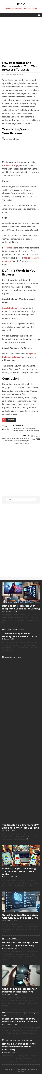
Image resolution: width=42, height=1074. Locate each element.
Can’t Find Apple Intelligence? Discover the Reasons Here (19, 990)
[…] (28, 839)
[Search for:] (21, 500)
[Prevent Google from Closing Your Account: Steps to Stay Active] (21, 865)
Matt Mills (22, 74)
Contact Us (33, 1069)
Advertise (21, 1071)
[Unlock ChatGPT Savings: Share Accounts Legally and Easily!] (11, 939)
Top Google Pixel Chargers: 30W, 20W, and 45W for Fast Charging (20, 826)
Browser (11, 420)
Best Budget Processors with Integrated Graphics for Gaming (21, 607)
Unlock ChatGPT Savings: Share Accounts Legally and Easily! (20, 944)
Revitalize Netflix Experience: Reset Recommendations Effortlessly (19, 1046)
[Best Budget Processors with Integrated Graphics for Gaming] (21, 602)
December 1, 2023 (10, 74)
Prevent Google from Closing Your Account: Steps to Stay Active (19, 871)
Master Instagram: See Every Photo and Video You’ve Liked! (19, 1020)
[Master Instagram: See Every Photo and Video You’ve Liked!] (21, 1015)
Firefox (9, 248)
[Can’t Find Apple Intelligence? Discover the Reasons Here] (21, 985)
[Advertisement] (21, 38)
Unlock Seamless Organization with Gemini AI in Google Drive (20, 916)
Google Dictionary (10, 308)
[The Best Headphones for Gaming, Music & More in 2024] (13, 630)
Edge (16, 165)
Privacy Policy (25, 1069)
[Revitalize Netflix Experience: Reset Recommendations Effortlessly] (17, 1040)
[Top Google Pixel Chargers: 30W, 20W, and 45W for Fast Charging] (21, 821)
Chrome (6, 165)
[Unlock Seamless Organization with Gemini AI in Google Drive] (21, 911)
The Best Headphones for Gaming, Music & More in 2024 (19, 635)
